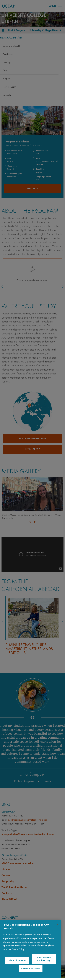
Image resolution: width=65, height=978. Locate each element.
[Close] (57, 924)
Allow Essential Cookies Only (43, 959)
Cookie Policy (18, 949)
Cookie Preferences (30, 968)
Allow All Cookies (17, 960)
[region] (30, 949)
